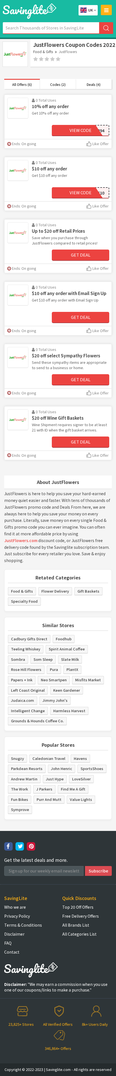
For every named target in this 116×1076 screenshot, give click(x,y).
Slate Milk (70, 659)
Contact (11, 952)
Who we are (15, 907)
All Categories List (79, 934)
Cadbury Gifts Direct (29, 638)
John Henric (61, 768)
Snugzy (17, 758)
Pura (54, 669)
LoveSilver (81, 779)
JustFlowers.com (20, 540)
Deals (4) (94, 84)
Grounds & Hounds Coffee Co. (37, 720)
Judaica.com (22, 700)
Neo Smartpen (54, 679)
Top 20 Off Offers (77, 907)
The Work (19, 789)
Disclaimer (14, 934)
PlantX (72, 669)
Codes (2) (58, 84)
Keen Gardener (66, 690)
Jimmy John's (55, 700)
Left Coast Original (28, 690)
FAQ (8, 943)
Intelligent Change (28, 710)
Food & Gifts (43, 51)
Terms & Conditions (23, 925)
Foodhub (64, 638)
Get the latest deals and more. (36, 860)
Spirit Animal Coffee (67, 649)
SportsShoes (92, 768)
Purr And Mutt (49, 799)
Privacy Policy (17, 916)
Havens (80, 758)
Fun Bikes (19, 799)
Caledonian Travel (48, 758)
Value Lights (81, 799)
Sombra (18, 659)
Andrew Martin (24, 779)
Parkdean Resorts (27, 768)
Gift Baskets (88, 591)
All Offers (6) (22, 84)
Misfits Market (88, 679)
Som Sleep (43, 659)
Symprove (20, 809)
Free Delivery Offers (80, 916)
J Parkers (44, 789)
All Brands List (75, 925)
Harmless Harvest (69, 710)
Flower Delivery (55, 591)
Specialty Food (24, 601)
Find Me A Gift (73, 789)
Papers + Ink (21, 679)
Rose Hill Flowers (26, 669)
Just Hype (55, 779)
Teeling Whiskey (25, 649)
